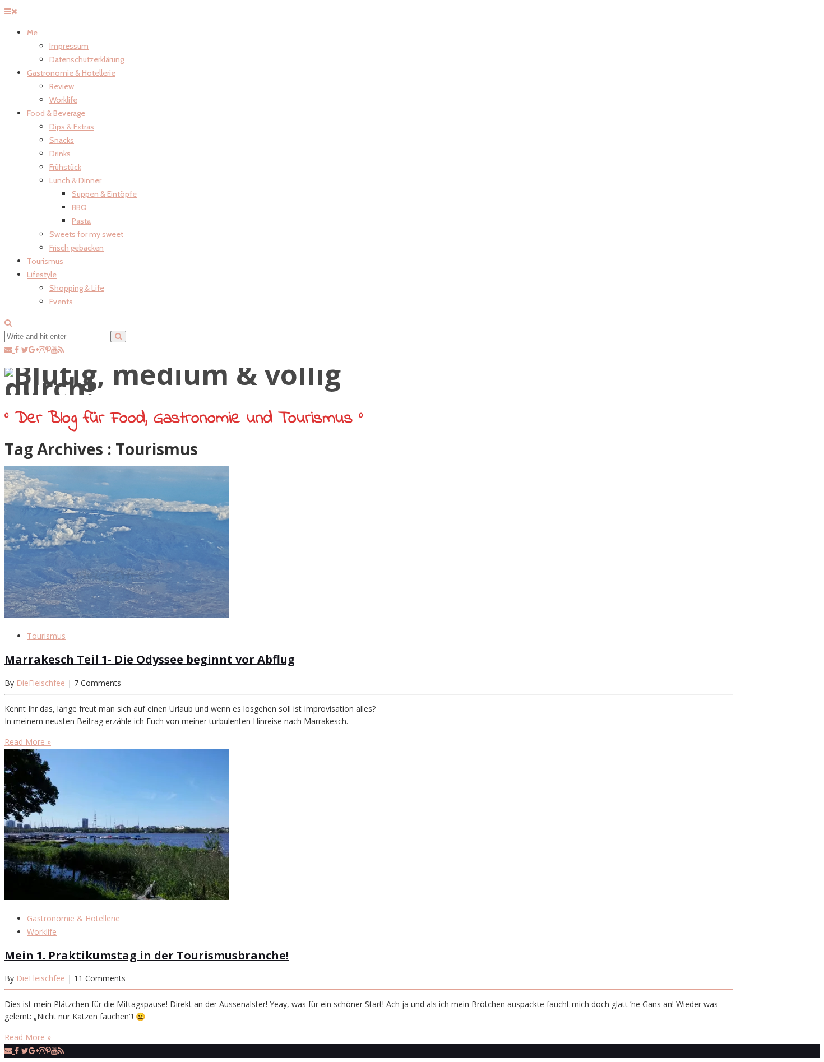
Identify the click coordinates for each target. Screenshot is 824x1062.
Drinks (60, 154)
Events (61, 301)
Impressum (69, 46)
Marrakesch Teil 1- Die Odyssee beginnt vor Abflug (149, 659)
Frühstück (65, 167)
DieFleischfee (40, 683)
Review (61, 86)
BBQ (79, 207)
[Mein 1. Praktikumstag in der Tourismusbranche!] (116, 897)
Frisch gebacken (76, 248)
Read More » (27, 741)
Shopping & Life (76, 288)
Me (32, 32)
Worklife (63, 100)
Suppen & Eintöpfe (104, 194)
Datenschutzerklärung (86, 59)
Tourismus (45, 261)
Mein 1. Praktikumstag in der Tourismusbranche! (146, 955)
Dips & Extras (71, 127)
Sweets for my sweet (86, 234)
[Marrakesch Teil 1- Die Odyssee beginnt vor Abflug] (116, 614)
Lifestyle (42, 275)
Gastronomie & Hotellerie (71, 73)
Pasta (81, 221)
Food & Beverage (56, 113)
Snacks (61, 140)
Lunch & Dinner (75, 180)
